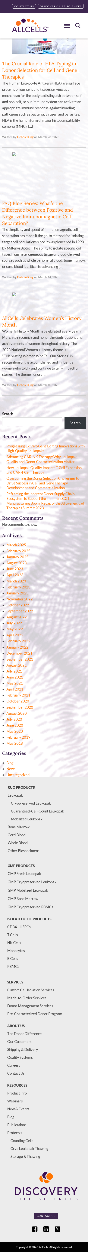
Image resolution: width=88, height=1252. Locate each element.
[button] (67, 25)
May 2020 (14, 731)
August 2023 (16, 563)
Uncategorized (18, 774)
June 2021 (14, 677)
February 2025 (18, 551)
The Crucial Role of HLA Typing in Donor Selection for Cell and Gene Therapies (39, 70)
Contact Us (24, 6)
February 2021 (18, 695)
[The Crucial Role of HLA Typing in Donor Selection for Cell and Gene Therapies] (44, 57)
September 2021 (19, 659)
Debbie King (25, 137)
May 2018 (14, 743)
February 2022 (18, 641)
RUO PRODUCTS (21, 787)
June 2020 (14, 725)
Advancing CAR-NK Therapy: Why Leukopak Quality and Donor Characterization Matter (41, 459)
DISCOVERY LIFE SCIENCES (61, 6)
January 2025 (17, 557)
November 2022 (19, 599)
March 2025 (16, 545)
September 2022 (19, 611)
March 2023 (16, 581)
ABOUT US (16, 1026)
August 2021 (16, 665)
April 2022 (14, 635)
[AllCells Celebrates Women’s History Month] (44, 295)
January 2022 (17, 647)
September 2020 (19, 707)
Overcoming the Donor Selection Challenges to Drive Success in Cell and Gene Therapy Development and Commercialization (42, 483)
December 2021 (19, 653)
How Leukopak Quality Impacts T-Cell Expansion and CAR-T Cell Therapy (44, 470)
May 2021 (14, 683)
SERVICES (15, 982)
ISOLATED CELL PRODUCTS (29, 919)
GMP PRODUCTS (21, 866)
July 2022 (14, 623)
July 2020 (14, 719)
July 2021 (14, 671)
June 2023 (14, 569)
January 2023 (17, 593)
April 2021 (14, 689)
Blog (9, 762)
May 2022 (14, 629)
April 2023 (14, 575)
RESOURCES (17, 1085)
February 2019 (18, 737)
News (10, 768)
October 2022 (17, 605)
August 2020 (16, 713)
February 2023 (18, 587)
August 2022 (16, 617)
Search (7, 413)
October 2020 (17, 701)
